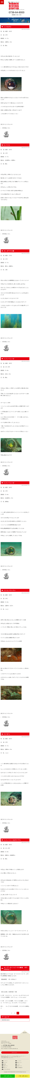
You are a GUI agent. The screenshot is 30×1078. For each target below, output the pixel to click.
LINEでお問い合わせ (8, 1076)
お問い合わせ (14, 1052)
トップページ (6, 1060)
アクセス (18, 1064)
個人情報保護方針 (19, 1067)
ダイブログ (5, 1062)
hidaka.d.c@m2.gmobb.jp (11, 1048)
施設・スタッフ (19, 1062)
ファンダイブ (19, 1060)
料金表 (5, 1064)
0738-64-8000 (16, 12)
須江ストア (5, 1067)
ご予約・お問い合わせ (23, 1076)
